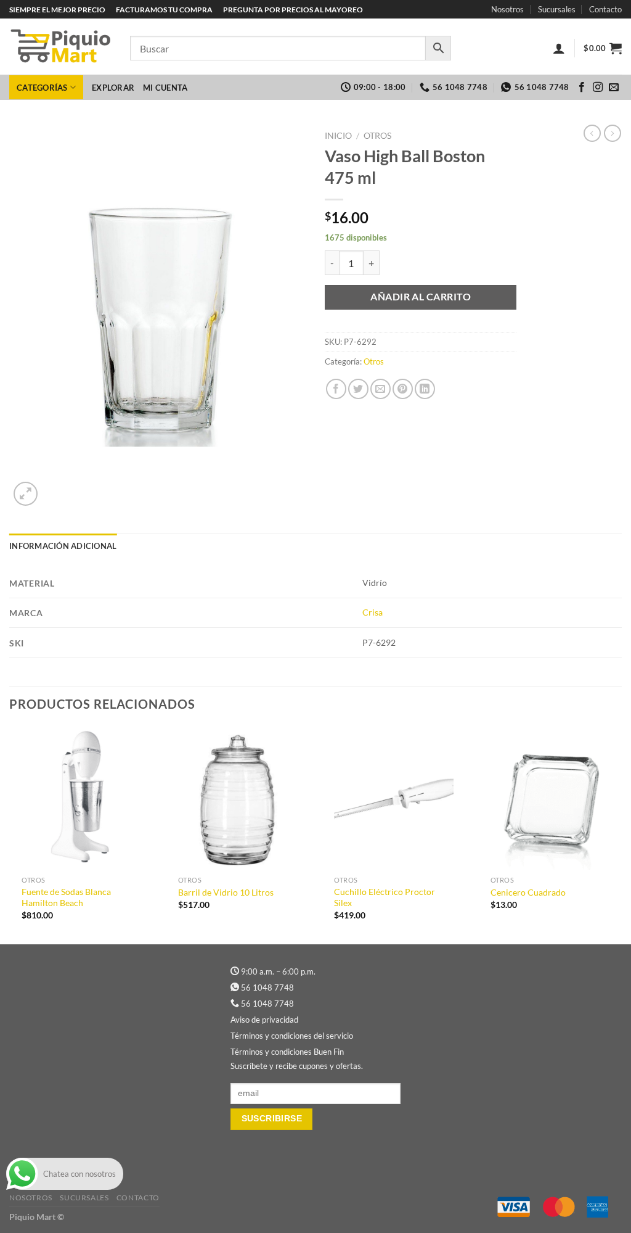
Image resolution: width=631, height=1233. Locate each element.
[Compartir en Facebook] (336, 389)
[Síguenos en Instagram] (598, 87)
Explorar (113, 88)
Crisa (372, 612)
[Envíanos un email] (614, 87)
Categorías (42, 88)
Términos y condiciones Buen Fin (287, 1052)
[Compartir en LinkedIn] (425, 389)
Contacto (605, 9)
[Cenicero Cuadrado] (550, 798)
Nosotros (507, 9)
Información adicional (62, 546)
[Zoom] (26, 494)
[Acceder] (559, 48)
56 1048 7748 (267, 987)
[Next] (621, 834)
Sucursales (557, 9)
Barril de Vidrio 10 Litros (226, 892)
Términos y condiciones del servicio (291, 1036)
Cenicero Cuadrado (528, 892)
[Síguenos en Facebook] (582, 87)
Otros (377, 136)
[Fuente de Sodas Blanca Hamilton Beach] (81, 798)
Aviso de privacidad (264, 1020)
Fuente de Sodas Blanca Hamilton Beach (66, 897)
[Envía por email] (380, 389)
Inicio (338, 136)
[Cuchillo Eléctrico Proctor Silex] (394, 798)
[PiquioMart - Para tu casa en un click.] (60, 47)
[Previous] (10, 834)
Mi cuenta (165, 88)
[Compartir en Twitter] (358, 389)
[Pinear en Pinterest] (403, 389)
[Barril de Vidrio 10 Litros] (238, 798)
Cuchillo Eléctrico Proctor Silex (384, 897)
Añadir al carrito (420, 296)
